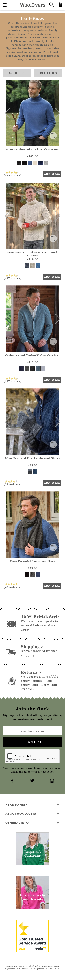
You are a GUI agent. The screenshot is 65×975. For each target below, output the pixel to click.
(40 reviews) (12, 587)
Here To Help (16, 804)
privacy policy (45, 771)
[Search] (51, 5)
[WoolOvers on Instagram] (52, 781)
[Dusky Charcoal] (27, 265)
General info (17, 823)
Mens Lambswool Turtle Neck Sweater (32, 149)
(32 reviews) (12, 484)
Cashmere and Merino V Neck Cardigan (32, 355)
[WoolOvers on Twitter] (32, 781)
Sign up (32, 742)
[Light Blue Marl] (43, 368)
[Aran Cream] (32, 265)
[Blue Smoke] (38, 265)
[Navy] (40, 163)
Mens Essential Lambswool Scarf (32, 561)
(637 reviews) (13, 381)
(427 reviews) (13, 278)
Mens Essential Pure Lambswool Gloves (32, 458)
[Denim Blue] (38, 368)
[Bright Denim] (35, 471)
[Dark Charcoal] (27, 368)
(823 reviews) (13, 175)
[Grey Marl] (46, 163)
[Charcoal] (19, 163)
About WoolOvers (21, 814)
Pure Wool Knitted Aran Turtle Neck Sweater (32, 254)
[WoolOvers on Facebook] (13, 781)
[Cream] (35, 163)
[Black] (24, 163)
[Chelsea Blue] (30, 163)
